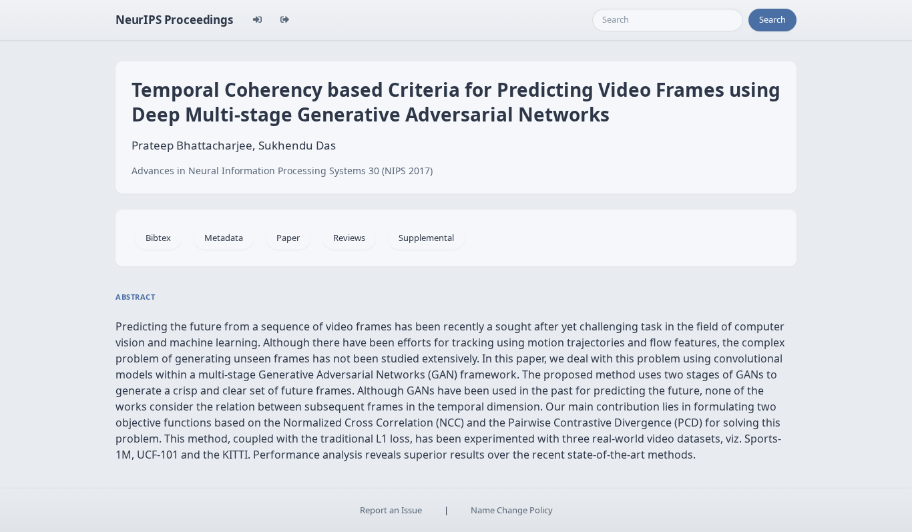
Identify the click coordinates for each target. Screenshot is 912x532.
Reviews (349, 238)
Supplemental (426, 238)
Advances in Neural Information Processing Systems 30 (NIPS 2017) (282, 170)
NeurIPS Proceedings (174, 19)
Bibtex (158, 238)
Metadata (223, 238)
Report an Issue (391, 510)
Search (772, 19)
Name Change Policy (512, 510)
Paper (288, 238)
